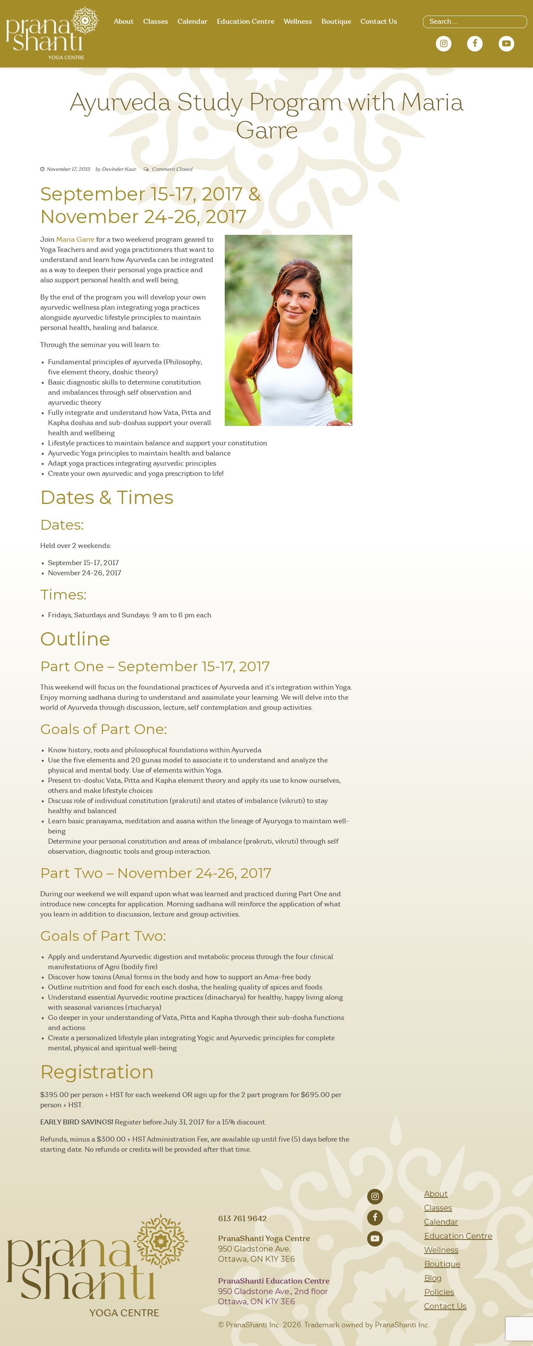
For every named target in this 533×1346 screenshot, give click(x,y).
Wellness (298, 21)
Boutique (336, 21)
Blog (433, 1278)
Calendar (193, 21)
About (124, 21)
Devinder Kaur (119, 169)
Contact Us (379, 21)
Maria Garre (75, 239)
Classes (155, 21)
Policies (439, 1292)
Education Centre (245, 21)
